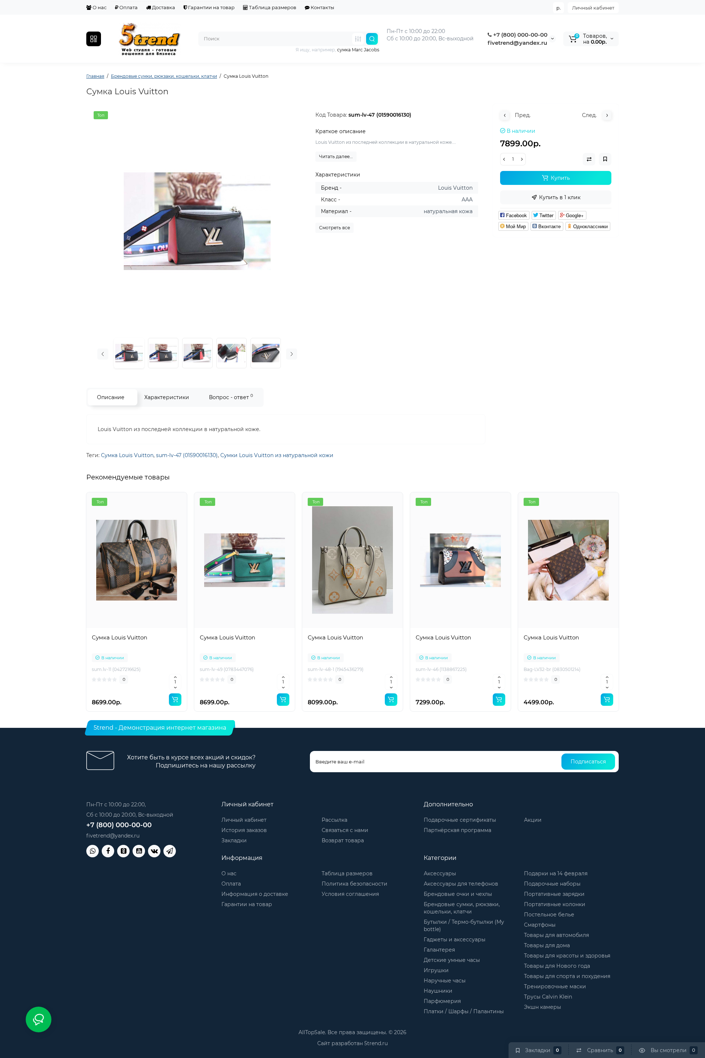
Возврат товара (343, 840)
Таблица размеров (272, 7)
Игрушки (436, 970)
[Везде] (358, 39)
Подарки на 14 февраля (556, 873)
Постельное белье (549, 914)
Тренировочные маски (555, 986)
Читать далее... (336, 156)
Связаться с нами (345, 830)
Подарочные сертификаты (460, 820)
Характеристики (166, 397)
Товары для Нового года (557, 966)
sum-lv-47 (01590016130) (187, 455)
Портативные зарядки (554, 894)
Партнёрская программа (457, 830)
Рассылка (334, 820)
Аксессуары (440, 873)
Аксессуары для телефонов (461, 883)
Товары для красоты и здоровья (567, 955)
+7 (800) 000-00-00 (519, 34)
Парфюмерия (442, 1001)
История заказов (244, 830)
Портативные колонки (554, 904)
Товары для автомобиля (556, 935)
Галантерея (439, 949)
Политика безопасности (354, 883)
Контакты (322, 7)
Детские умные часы (452, 960)
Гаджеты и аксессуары (454, 939)
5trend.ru (376, 1043)
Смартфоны (540, 925)
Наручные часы (445, 980)
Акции (533, 820)
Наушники (438, 991)
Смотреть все (334, 227)
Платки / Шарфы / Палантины (464, 1011)
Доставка (163, 7)
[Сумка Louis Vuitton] (197, 221)
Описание (110, 397)
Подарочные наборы (552, 883)
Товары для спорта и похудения (567, 976)
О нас (98, 7)
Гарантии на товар (211, 7)
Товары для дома (547, 945)
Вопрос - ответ (231, 396)
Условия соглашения (350, 894)
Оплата (128, 7)
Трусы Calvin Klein (548, 996)
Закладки (234, 840)
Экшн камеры (542, 1007)
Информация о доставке (254, 894)
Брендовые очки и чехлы (458, 894)
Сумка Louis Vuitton (127, 455)
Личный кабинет (593, 8)
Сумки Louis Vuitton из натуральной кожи (276, 455)
